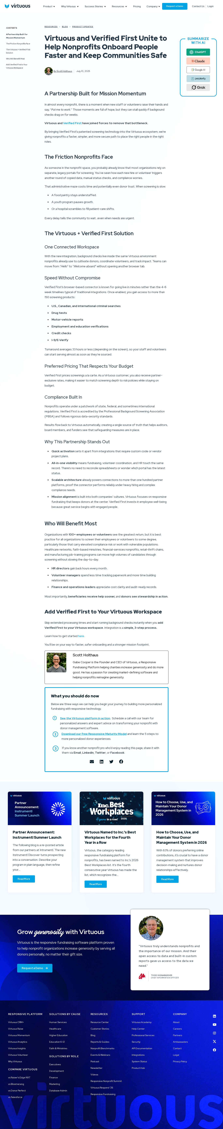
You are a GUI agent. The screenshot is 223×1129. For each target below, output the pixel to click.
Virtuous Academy (141, 1022)
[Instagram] (214, 1031)
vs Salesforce (15, 1097)
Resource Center (100, 1022)
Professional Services (143, 1035)
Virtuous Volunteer (18, 1054)
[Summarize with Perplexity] (198, 78)
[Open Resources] (126, 6)
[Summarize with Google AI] (198, 69)
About (176, 1022)
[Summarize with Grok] (198, 87)
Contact (177, 1048)
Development (56, 1070)
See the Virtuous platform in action (85, 718)
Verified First (72, 123)
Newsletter (96, 1068)
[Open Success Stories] (105, 6)
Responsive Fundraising (103, 1094)
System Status (139, 1061)
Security (136, 1041)
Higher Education (58, 1035)
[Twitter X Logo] (214, 1039)
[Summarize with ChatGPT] (198, 52)
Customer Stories (100, 1028)
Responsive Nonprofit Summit (106, 1081)
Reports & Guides (100, 1041)
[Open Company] (159, 6)
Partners (177, 1035)
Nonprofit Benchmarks (102, 1048)
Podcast (95, 1061)
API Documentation (142, 1048)
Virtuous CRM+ (16, 1022)
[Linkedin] (214, 1014)
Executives (55, 1064)
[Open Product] (54, 6)
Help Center (138, 1028)
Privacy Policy (180, 1061)
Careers (177, 1028)
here (81, 636)
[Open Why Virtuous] (78, 6)
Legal (176, 1054)
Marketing (54, 1084)
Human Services (58, 1022)
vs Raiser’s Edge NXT (19, 1077)
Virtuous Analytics (17, 1041)
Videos (94, 1074)
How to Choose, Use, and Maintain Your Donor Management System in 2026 (181, 837)
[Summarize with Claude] (198, 61)
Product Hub (138, 1068)
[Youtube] (214, 1022)
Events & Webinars (100, 1054)
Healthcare (55, 1028)
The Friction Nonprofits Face (18, 43)
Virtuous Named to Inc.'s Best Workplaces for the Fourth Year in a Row (110, 837)
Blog (93, 1035)
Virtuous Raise (15, 1028)
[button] (92, 761)
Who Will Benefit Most (15, 58)
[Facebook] (214, 1048)
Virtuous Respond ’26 (102, 1087)
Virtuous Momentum (19, 1035)
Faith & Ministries (58, 1048)
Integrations (138, 1054)
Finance (53, 1077)
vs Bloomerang (16, 1084)
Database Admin (58, 1090)
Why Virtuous (15, 1061)
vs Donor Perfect (17, 1090)
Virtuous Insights (17, 1048)
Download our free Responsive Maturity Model (94, 734)
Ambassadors (180, 1041)
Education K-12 (57, 1041)
